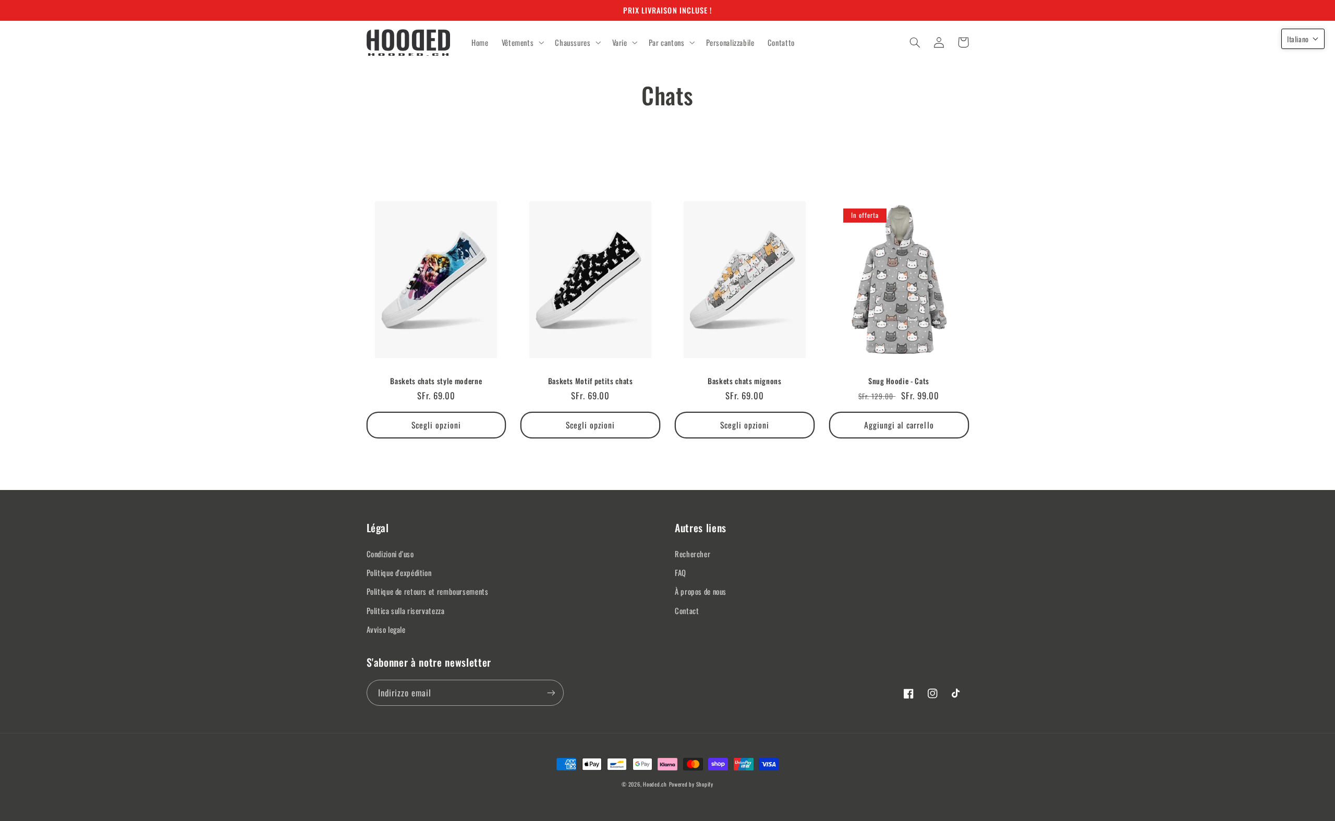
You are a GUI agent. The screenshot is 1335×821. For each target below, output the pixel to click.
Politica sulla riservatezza (406, 610)
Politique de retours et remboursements (428, 591)
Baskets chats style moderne (436, 381)
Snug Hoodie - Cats (898, 381)
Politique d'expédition (399, 572)
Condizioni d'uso (390, 553)
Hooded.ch (655, 784)
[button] (522, 42)
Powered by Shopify (691, 784)
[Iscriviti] (551, 692)
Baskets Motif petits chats (590, 381)
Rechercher (692, 553)
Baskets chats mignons (745, 381)
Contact (687, 610)
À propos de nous (700, 591)
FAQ (680, 572)
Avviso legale (386, 629)
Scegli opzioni (436, 425)
